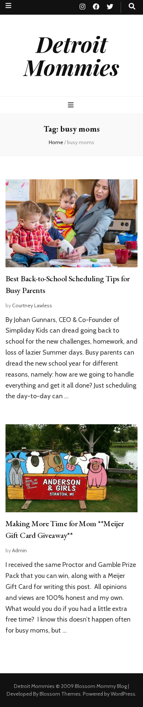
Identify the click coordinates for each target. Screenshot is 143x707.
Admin (19, 550)
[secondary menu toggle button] (8, 5)
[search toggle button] (132, 6)
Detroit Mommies (71, 55)
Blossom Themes (60, 693)
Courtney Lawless (32, 305)
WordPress (123, 693)
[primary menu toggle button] (72, 105)
